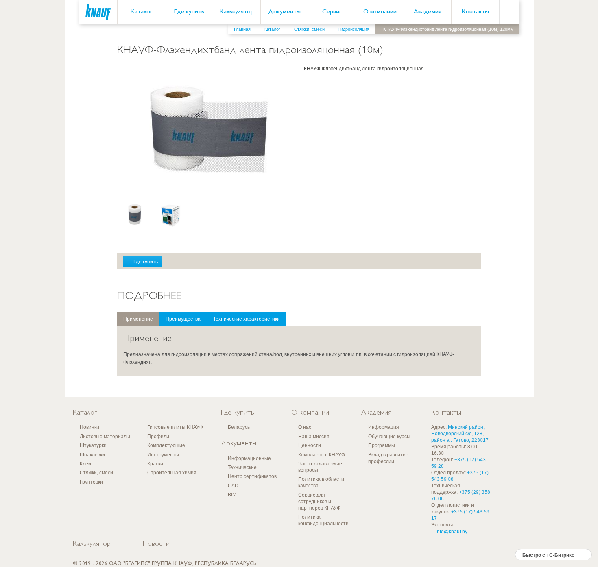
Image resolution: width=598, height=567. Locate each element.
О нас (304, 427)
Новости (156, 544)
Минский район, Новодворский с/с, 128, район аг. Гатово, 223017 (460, 433)
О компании (380, 12)
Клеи (85, 464)
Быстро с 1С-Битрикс (548, 554)
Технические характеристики (246, 319)
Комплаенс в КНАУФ (321, 455)
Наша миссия (314, 436)
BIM (232, 494)
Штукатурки (93, 445)
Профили (158, 436)
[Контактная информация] (576, 61)
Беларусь (239, 427)
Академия (427, 12)
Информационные (249, 458)
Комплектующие (166, 445)
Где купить (189, 12)
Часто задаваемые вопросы (320, 467)
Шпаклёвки (92, 455)
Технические (242, 467)
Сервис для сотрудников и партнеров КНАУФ (319, 501)
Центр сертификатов (252, 476)
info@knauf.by (451, 531)
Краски (155, 464)
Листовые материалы (105, 436)
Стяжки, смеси (96, 473)
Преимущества (183, 319)
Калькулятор (236, 12)
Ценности (309, 445)
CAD (233, 486)
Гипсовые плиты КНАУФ (175, 427)
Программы (381, 445)
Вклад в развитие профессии (388, 458)
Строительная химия (171, 473)
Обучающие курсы (389, 436)
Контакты (475, 12)
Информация (383, 427)
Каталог (141, 12)
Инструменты (163, 455)
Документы (284, 12)
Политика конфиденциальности (323, 520)
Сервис (332, 12)
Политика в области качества (321, 482)
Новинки (89, 427)
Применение (138, 319)
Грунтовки (91, 482)
